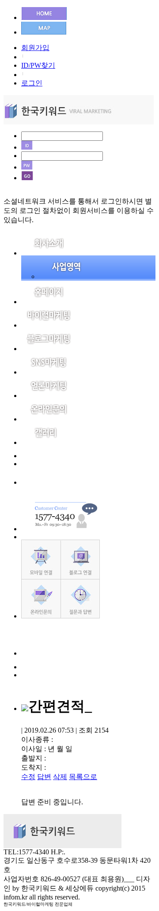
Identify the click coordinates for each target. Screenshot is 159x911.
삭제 (60, 776)
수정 (28, 776)
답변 (44, 776)
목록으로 (83, 776)
